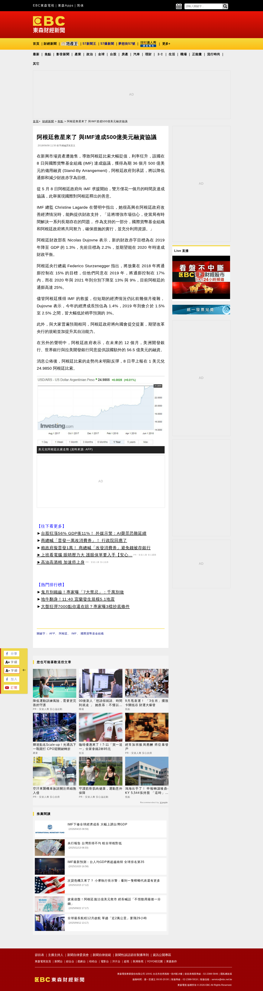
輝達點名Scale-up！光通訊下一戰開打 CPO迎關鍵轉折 (54, 747)
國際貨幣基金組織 (92, 633)
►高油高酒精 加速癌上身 (61, 562)
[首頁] (49, 24)
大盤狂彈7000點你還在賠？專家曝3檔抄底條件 (85, 606)
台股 (113, 54)
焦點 (48, 54)
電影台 (105, 961)
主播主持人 (55, 955)
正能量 (197, 54)
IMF (74, 633)
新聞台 (58, 961)
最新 (36, 54)
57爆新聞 (107, 43)
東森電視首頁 (43, 961)
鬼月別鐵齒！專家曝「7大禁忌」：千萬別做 (82, 592)
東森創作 (171, 961)
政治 (89, 54)
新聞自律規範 (102, 955)
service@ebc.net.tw (222, 979)
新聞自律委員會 (78, 955)
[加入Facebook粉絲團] (11, 681)
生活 (172, 54)
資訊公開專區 (162, 955)
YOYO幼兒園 (155, 961)
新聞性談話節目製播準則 (132, 955)
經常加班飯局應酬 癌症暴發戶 (146, 747)
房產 (125, 54)
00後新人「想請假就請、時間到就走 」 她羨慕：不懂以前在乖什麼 (100, 703)
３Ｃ (160, 54)
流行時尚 (213, 54)
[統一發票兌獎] (201, 313)
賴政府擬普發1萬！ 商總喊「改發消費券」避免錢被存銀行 (96, 547)
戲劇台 (82, 961)
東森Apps (66, 5)
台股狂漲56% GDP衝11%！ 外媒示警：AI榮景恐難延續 (94, 533)
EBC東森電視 (43, 5)
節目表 (39, 955)
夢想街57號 (126, 43)
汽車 (136, 54)
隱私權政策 (226, 974)
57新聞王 (89, 43)
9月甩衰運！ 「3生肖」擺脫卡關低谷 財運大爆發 (146, 703)
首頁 (36, 43)
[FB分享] (11, 655)
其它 (36, 63)
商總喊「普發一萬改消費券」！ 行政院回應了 (84, 540)
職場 (183, 54)
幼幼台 (93, 961)
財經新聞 (50, 43)
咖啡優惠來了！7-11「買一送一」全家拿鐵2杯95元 (100, 747)
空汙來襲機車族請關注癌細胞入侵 (54, 790)
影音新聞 (63, 54)
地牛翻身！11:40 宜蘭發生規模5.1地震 (78, 599)
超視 (126, 961)
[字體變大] (11, 663)
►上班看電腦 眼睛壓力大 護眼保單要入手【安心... (84, 555)
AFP (52, 633)
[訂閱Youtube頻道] (11, 689)
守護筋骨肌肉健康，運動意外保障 (100, 790)
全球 (101, 54)
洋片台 (116, 961)
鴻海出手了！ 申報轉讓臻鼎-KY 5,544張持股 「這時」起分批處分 (146, 791)
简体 (80, 5)
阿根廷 (63, 633)
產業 (78, 54)
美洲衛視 (138, 961)
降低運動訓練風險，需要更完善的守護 (54, 703)
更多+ (166, 43)
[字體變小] (12, 672)
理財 (148, 54)
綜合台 (70, 961)
